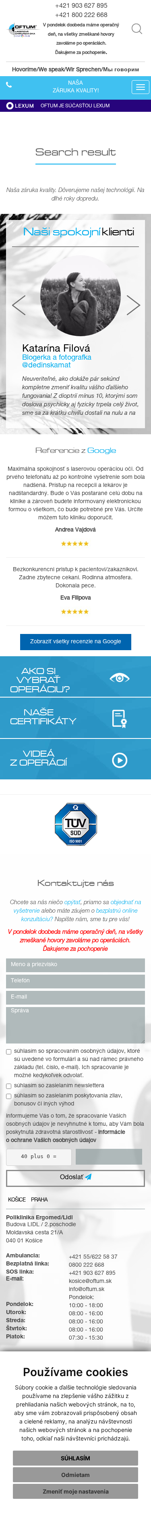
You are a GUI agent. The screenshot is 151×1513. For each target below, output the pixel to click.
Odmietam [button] (75, 1474)
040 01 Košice (24, 1241)
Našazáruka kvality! (76, 87)
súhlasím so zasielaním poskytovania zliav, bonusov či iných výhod (68, 1100)
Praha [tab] (39, 1200)
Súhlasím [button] (75, 1458)
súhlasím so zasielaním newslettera (59, 1086)
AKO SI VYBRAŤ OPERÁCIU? (38, 680)
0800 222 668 (86, 1265)
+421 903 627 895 (81, 6)
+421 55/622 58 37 (93, 1257)
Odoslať (72, 1178)
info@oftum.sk (86, 1290)
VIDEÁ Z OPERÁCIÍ (38, 758)
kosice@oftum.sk (90, 1282)
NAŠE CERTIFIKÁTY (38, 716)
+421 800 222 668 (81, 16)
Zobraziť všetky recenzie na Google (75, 642)
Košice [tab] (16, 1200)
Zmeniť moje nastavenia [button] (76, 1491)
